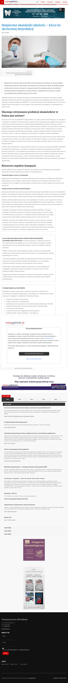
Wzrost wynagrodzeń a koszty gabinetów (16, 449)
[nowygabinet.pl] (11, 2)
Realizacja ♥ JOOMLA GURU (59, 678)
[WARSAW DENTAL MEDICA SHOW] (34, 13)
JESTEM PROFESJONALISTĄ (34, 353)
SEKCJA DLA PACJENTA (34, 359)
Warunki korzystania (12, 649)
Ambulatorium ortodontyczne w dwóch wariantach (19, 504)
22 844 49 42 (7, 626)
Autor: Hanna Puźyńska (10, 427)
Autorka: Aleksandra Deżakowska (12, 461)
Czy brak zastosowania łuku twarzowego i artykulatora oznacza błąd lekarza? (27, 408)
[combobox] (37, 2)
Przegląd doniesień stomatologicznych (15, 422)
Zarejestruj (50, 2)
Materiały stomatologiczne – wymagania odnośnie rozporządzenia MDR (25, 467)
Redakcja (57, 2)
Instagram (24, 664)
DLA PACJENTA (48, 338)
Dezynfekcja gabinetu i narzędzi (9, 4)
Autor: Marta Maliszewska (10, 511)
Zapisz (6, 653)
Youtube (15, 664)
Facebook (5, 664)
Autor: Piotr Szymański (9, 443)
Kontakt (65, 2)
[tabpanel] (34, 469)
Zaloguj (43, 2)
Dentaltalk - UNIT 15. (10, 493)
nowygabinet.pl (32, 678)
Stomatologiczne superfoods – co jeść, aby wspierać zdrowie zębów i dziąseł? (24, 478)
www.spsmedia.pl (6, 629)
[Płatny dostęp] (34, 381)
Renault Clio (8, 517)
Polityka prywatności (24, 649)
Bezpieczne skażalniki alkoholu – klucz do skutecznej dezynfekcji (31, 27)
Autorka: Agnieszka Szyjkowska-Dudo (16, 499)
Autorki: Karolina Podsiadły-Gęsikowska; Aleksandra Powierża (19, 416)
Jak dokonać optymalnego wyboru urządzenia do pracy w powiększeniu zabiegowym (29, 433)
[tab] (8, 399)
